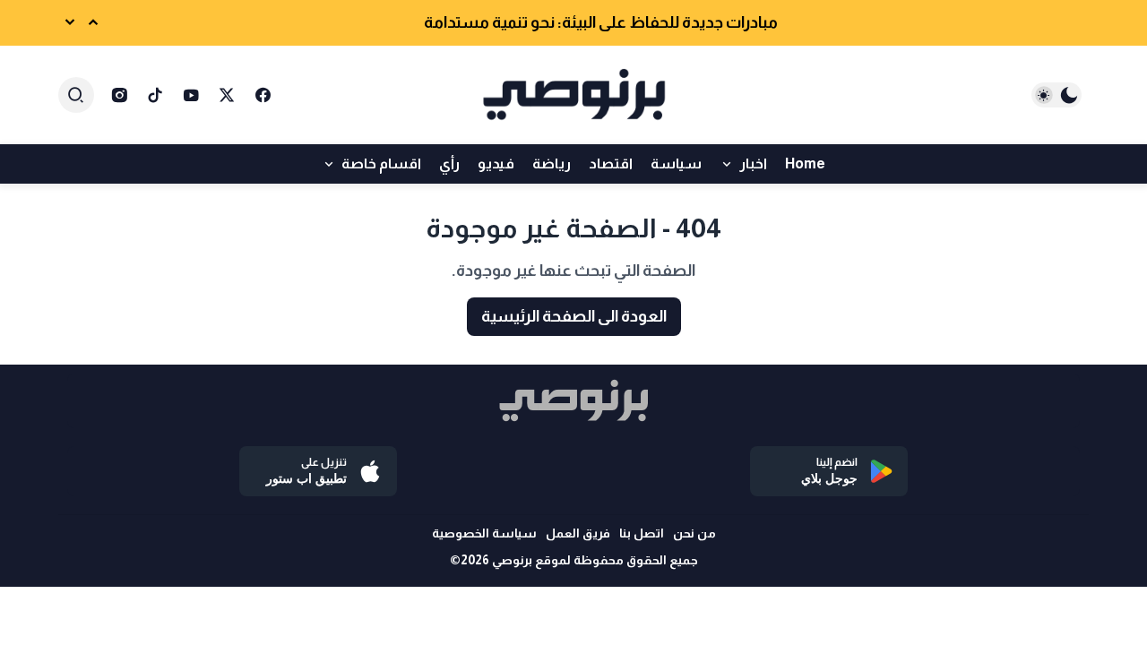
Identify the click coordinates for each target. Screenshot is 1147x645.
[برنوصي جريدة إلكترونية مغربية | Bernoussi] (573, 95)
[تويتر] (227, 95)
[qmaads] (573, 401)
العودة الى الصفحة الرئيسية (574, 316)
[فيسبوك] (262, 95)
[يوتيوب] (191, 95)
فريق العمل (578, 533)
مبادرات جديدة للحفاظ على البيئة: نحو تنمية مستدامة (601, 22)
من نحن (694, 533)
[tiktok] (155, 95)
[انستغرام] (119, 95)
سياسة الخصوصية (484, 533)
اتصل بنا (641, 533)
